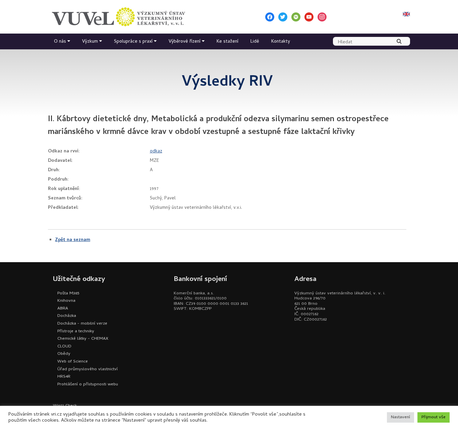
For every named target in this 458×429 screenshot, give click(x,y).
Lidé (254, 42)
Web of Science (72, 361)
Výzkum (90, 42)
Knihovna (66, 300)
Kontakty (280, 42)
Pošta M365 (68, 293)
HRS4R (63, 376)
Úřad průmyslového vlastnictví (87, 369)
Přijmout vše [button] (433, 417)
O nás (60, 42)
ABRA (62, 308)
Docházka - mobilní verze (82, 323)
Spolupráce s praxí (133, 42)
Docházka (66, 316)
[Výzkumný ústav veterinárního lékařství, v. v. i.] (118, 17)
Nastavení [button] (400, 417)
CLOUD (64, 346)
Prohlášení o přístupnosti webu (87, 384)
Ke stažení (227, 42)
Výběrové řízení (185, 42)
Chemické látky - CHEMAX (82, 338)
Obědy (63, 354)
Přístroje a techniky (75, 331)
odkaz (156, 151)
